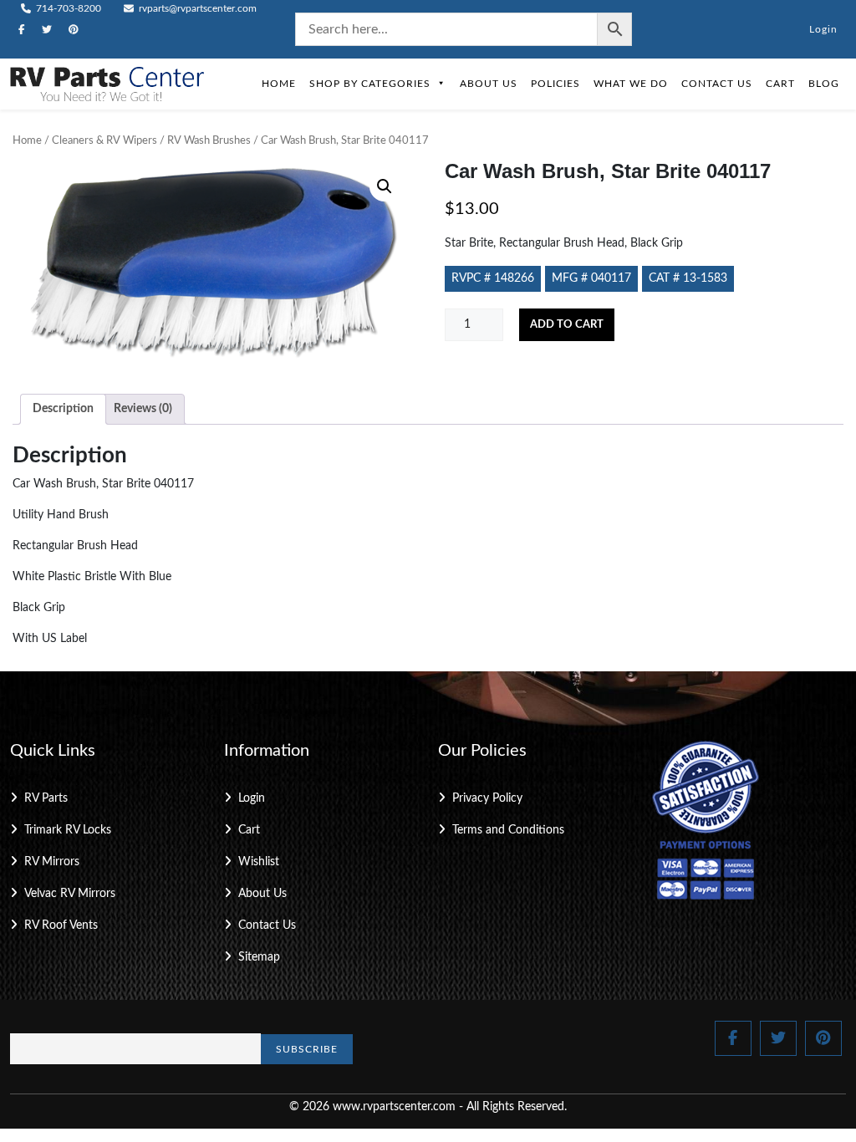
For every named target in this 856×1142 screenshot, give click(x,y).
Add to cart (567, 324)
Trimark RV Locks (67, 830)
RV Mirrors (51, 862)
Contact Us (716, 84)
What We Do (631, 84)
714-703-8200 (67, 8)
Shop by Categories (370, 84)
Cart (780, 84)
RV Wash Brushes (209, 140)
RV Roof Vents (61, 925)
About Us (488, 84)
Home (279, 84)
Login (823, 29)
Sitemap (259, 957)
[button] (384, 186)
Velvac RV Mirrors (69, 894)
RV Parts (46, 798)
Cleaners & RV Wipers (104, 140)
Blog (823, 84)
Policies (555, 84)
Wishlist (258, 862)
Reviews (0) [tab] (143, 409)
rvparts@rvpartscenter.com (196, 8)
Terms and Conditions (508, 830)
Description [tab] (63, 409)
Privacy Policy (487, 798)
